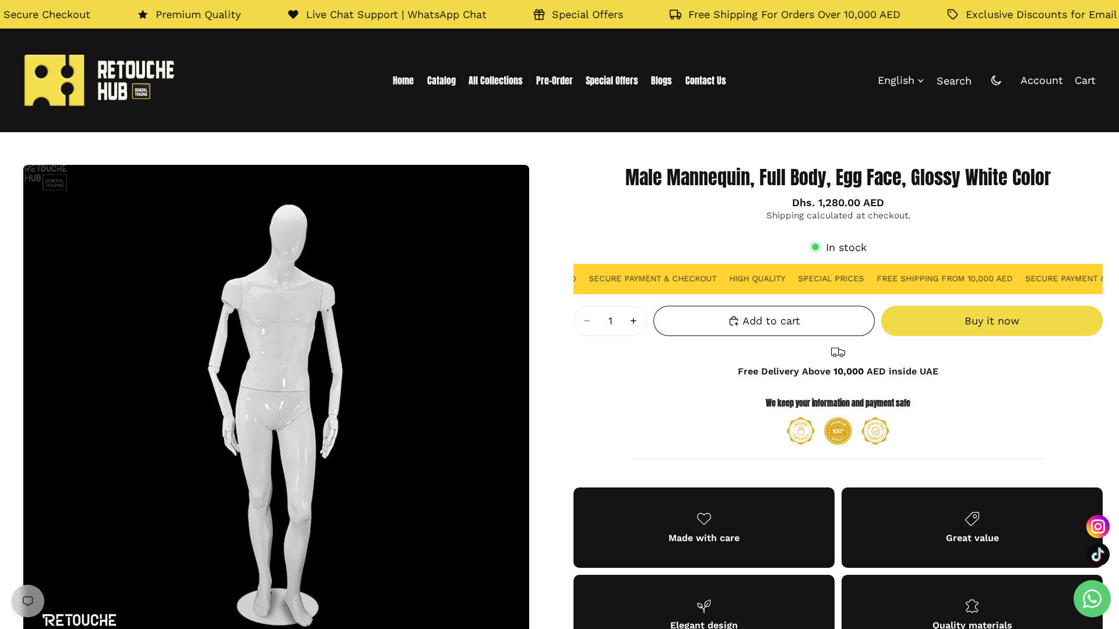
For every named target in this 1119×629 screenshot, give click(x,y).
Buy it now (992, 320)
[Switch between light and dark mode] (996, 80)
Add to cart (771, 320)
